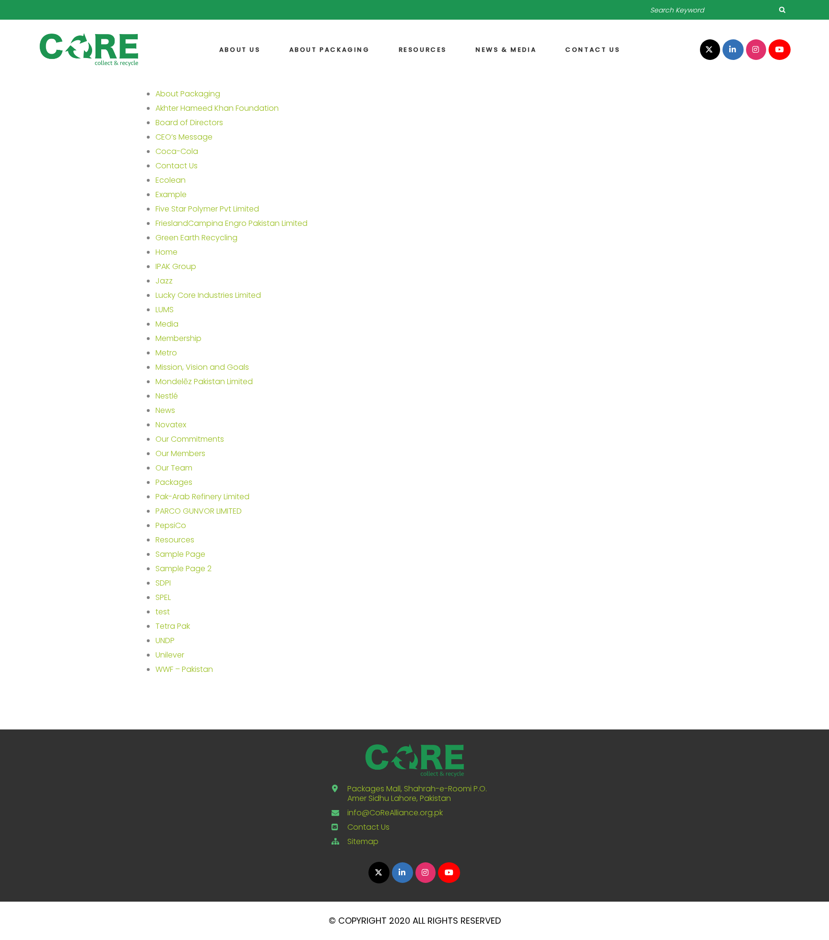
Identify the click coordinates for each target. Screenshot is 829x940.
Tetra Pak (172, 626)
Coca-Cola (176, 151)
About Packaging (329, 49)
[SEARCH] (782, 9)
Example (171, 194)
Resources (423, 49)
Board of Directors (189, 122)
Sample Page (180, 554)
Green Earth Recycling (196, 237)
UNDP (165, 640)
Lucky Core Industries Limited (208, 295)
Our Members (180, 453)
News (165, 410)
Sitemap (363, 841)
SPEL (163, 597)
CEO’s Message (184, 136)
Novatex (170, 424)
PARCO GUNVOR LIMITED (198, 511)
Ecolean (170, 180)
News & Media (505, 49)
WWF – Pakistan (184, 669)
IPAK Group (175, 266)
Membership (178, 338)
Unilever (169, 654)
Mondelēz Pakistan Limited (204, 381)
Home (166, 252)
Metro (166, 352)
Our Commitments (189, 439)
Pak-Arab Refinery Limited (202, 496)
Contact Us (592, 49)
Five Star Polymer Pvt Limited (207, 208)
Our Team (173, 467)
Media (166, 323)
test (162, 611)
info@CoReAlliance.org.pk (395, 812)
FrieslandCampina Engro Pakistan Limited (231, 223)
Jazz (164, 280)
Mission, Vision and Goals (202, 367)
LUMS (164, 309)
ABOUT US (240, 49)
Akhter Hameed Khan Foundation (217, 108)
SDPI (163, 582)
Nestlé (166, 395)
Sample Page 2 (183, 568)
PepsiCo (170, 525)
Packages (173, 482)
